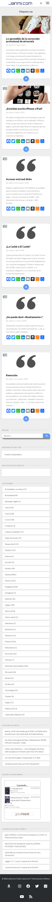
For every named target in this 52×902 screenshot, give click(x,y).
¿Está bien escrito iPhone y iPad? (24, 108)
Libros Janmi (10, 617)
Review (8, 678)
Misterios (9, 629)
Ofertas (8, 660)
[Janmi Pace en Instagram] (20, 884)
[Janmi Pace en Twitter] (37, 884)
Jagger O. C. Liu (11, 861)
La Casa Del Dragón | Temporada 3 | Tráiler (22, 758)
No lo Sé (8, 654)
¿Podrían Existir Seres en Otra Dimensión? (22, 764)
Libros (7, 611)
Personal (8, 672)
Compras (8, 526)
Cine (7, 507)
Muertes (8, 635)
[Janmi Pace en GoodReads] (46, 884)
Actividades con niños (14, 489)
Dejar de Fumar (11, 538)
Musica (8, 641)
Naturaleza (9, 647)
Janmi (11, 45)
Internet (8, 599)
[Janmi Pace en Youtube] (21, 895)
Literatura (9, 623)
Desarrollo (9, 544)
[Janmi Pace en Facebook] (28, 884)
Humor (8, 580)
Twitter (8, 696)
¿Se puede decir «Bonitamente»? (24, 317)
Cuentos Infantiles (12, 532)
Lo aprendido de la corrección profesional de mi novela (23, 40)
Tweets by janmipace (13, 454)
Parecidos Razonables (14, 666)
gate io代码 (9, 835)
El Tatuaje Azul (16, 788)
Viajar (7, 702)
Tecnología (9, 690)
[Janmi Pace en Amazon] (8, 884)
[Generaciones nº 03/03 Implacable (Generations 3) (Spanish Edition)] (7, 800)
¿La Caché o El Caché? (18, 246)
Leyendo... (22, 785)
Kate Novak (15, 791)
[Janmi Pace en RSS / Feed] (31, 895)
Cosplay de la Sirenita (29, 861)
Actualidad (9, 495)
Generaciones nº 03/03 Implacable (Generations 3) (20, 800)
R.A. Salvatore (10, 805)
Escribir (8, 562)
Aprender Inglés (11, 501)
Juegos (8, 605)
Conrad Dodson (11, 867)
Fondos (8, 568)
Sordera (8, 684)
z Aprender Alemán (13, 714)
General (8, 574)
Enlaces (8, 556)
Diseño (8, 550)
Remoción (11, 375)
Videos (8, 708)
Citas (7, 513)
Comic (7, 519)
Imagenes (9, 587)
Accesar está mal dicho (19, 179)
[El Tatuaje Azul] (7, 792)
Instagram (9, 593)
